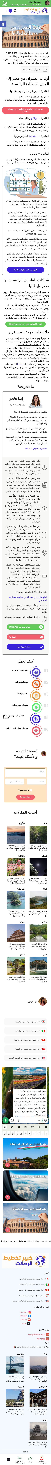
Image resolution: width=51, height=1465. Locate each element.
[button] (3, 24)
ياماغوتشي (43, 1387)
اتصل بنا (12, 637)
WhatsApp (41, 1339)
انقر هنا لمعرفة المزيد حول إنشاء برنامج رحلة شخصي (25, 110)
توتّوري (22, 823)
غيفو (45, 954)
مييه (45, 823)
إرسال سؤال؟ (25, 797)
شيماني (44, 856)
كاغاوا (45, 1354)
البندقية (33, 136)
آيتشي (44, 921)
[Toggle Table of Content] (44, 70)
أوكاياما (21, 1387)
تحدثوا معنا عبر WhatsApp (19, 627)
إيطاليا (20, 364)
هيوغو (22, 921)
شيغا (45, 889)
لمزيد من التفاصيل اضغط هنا (25, 270)
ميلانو (34, 118)
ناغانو (22, 954)
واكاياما (21, 856)
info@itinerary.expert (36, 1334)
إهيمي (45, 1420)
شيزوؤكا (21, 889)
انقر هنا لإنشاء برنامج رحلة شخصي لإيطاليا (25, 324)
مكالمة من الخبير (24, 647)
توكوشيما (20, 1354)
